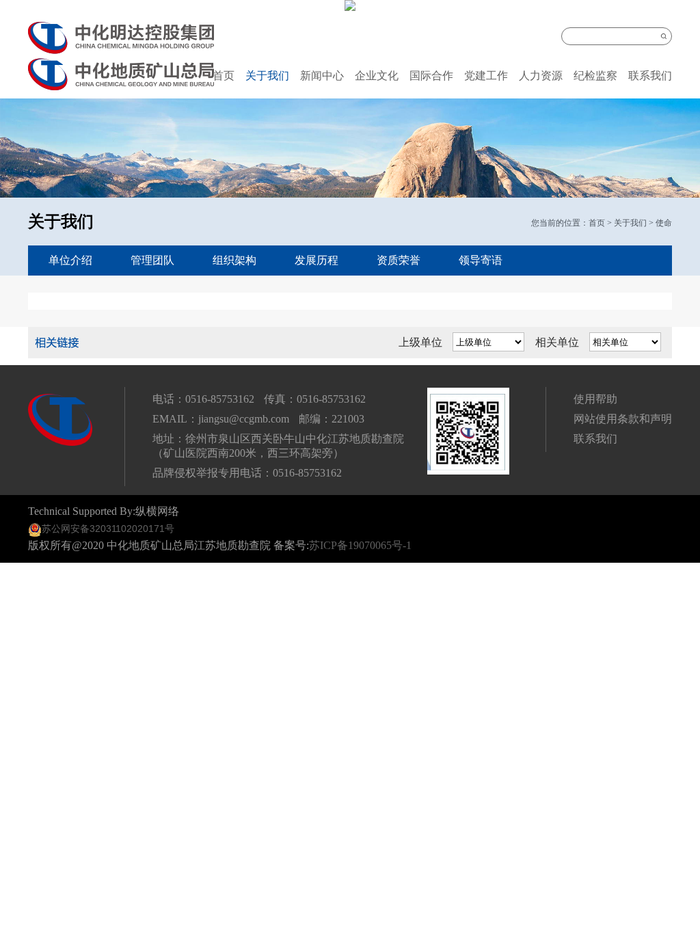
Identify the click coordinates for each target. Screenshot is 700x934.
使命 (664, 223)
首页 (223, 75)
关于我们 (267, 75)
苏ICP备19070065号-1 (360, 545)
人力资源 (541, 75)
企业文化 (377, 75)
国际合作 (431, 75)
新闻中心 (322, 75)
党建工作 (486, 75)
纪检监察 (595, 75)
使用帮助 (595, 399)
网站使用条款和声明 (623, 419)
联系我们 (650, 75)
